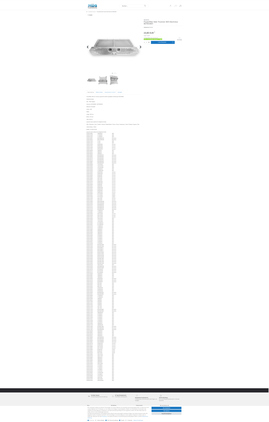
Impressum (104, 416)
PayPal (122, 420)
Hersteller (120, 92)
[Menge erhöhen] (149, 42)
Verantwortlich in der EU (110, 92)
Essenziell (92, 420)
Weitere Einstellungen (138, 420)
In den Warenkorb (162, 42)
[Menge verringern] (144, 42)
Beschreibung (91, 92)
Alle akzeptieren (166, 408)
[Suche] (145, 6)
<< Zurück (90, 15)
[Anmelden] (171, 6)
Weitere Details (99, 92)
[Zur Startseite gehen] (86, 11)
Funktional (130, 420)
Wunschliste (179, 39)
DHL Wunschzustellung (113, 420)
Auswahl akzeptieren (166, 413)
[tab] (91, 92)
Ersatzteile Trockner (92, 11)
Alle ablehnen (166, 410)
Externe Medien (100, 420)
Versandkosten (155, 37)
